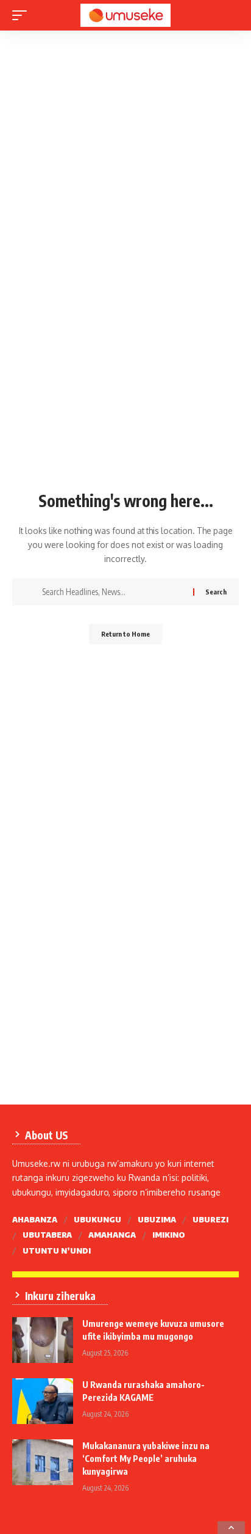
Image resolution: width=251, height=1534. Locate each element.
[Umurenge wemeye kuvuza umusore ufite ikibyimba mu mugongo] (42, 1340)
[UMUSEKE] (125, 15)
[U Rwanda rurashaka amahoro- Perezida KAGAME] (42, 1401)
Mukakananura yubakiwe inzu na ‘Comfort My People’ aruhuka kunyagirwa (146, 1459)
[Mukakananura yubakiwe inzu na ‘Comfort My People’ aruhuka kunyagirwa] (42, 1462)
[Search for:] (113, 592)
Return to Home (125, 634)
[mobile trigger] (22, 15)
